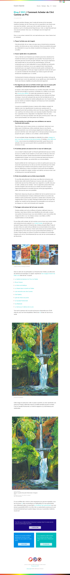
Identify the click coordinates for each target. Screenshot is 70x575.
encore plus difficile (23, 93)
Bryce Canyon (19, 282)
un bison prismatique (21, 285)
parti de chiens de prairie (22, 297)
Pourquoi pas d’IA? (35, 566)
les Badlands (18, 304)
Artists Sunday (38, 223)
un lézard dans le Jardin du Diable (24, 288)
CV (51, 6)
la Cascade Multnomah (21, 301)
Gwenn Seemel (19, 6)
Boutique (44, 6)
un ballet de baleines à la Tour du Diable (26, 279)
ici (40, 312)
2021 (23, 12)
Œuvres (39, 6)
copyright (29, 568)
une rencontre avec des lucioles (24, 291)
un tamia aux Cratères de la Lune (24, 307)
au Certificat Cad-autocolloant (42, 505)
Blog (48, 6)
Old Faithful (18, 294)
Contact (54, 6)
